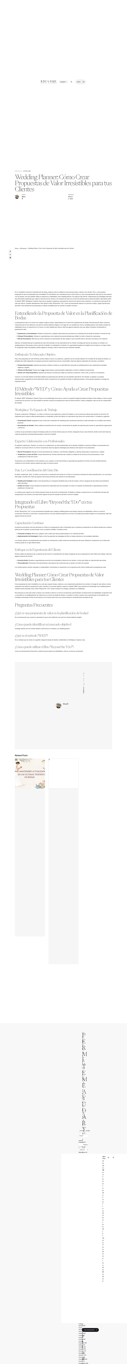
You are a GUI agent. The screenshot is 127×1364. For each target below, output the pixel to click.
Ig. (83, 683)
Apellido (88, 1131)
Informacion (18, 171)
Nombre (82, 1131)
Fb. (83, 673)
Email (81, 1135)
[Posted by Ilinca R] (30, 773)
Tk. (83, 678)
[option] (84, 1141)
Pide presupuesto (89, 1330)
